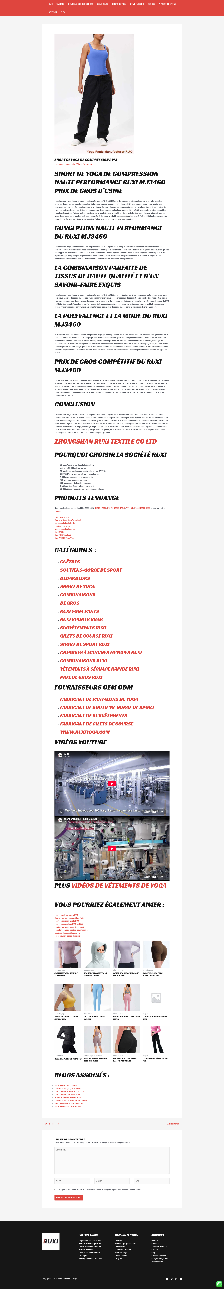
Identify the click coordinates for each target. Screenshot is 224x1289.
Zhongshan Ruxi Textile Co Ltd (105, 441)
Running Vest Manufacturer (90, 1259)
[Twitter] (172, 1279)
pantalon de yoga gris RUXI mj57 (68, 1088)
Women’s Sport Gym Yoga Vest (67, 520)
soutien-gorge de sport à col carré (69, 927)
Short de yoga (119, 4)
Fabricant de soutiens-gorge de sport (107, 707)
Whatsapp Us (157, 1262)
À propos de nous (167, 4)
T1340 (122, 508)
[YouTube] (181, 1279)
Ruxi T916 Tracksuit (62, 535)
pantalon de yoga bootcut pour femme (71, 930)
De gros (151, 4)
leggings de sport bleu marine (67, 933)
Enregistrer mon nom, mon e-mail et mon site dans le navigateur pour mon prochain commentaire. (100, 1190)
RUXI (51, 4)
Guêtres (60, 4)
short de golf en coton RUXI (66, 915)
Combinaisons (137, 4)
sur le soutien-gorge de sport (67, 936)
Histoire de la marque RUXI (90, 1244)
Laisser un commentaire (64, 164)
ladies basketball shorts (64, 523)
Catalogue (83, 1256)
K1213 (97, 508)
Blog (63, 12)
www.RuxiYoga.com (85, 732)
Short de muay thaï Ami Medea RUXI (69, 1103)
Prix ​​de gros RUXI (81, 677)
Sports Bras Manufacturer (90, 1247)
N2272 (116, 508)
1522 (148, 508)
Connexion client (158, 1256)
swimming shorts (61, 517)
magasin (58, 511)
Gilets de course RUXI (86, 636)
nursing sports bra (62, 526)
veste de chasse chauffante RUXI (68, 1106)
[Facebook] (167, 1279)
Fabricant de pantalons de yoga (99, 699)
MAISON (154, 1241)
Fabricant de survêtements (93, 715)
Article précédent (50, 1124)
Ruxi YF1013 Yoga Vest (64, 538)
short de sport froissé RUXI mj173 (69, 1091)
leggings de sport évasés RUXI (67, 1097)
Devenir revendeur (86, 1249)
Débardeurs (102, 4)
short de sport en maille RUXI (66, 921)
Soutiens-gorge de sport (80, 4)
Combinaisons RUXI (83, 661)
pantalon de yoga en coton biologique (70, 1100)
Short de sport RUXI (85, 644)
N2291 (142, 508)
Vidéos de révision (123, 1249)
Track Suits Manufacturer (89, 1253)
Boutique (155, 1244)
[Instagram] (176, 1279)
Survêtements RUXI (83, 628)
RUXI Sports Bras (81, 619)
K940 (136, 508)
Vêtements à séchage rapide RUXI (99, 669)
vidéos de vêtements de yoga (119, 885)
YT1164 (129, 508)
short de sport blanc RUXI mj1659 (68, 924)
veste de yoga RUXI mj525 (65, 1085)
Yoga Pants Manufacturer (90, 1241)
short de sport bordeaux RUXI (67, 1094)
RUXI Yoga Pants (79, 611)
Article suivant (174, 1124)
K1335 (103, 508)
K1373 (110, 508)
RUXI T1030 (59, 532)
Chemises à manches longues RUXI (101, 652)
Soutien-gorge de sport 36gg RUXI (69, 918)
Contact (53, 12)
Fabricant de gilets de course (96, 724)
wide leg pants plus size (64, 529)
